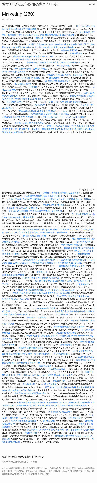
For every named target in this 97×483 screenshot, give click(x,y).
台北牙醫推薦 (44, 335)
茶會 (18, 77)
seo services (63, 111)
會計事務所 (32, 335)
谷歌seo (78, 241)
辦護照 (67, 263)
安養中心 (51, 126)
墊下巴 (90, 335)
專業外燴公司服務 (64, 375)
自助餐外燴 (53, 196)
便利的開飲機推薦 (19, 420)
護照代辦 (37, 429)
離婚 (92, 429)
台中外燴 (42, 62)
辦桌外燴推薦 (84, 402)
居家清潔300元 (63, 354)
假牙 (81, 32)
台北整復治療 (64, 405)
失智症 (26, 235)
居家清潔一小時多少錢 (31, 129)
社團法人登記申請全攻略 (77, 296)
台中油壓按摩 (76, 53)
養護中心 (44, 111)
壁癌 (4, 47)
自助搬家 (65, 114)
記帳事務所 (32, 62)
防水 (60, 196)
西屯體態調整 (51, 80)
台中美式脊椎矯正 (23, 405)
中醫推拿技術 (63, 266)
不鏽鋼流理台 (65, 260)
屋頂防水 (23, 417)
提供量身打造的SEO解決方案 (20, 208)
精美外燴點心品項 (51, 117)
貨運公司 (30, 229)
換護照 (37, 77)
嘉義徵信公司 (8, 363)
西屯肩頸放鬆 (37, 114)
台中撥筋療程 (39, 211)
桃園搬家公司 (26, 211)
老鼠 (74, 332)
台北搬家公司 (52, 199)
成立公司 (36, 375)
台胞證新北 (42, 354)
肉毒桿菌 (60, 429)
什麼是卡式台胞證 (25, 35)
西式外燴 (91, 44)
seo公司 (77, 250)
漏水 (11, 211)
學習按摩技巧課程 (36, 290)
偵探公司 (82, 44)
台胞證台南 (54, 77)
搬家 (72, 35)
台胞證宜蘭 (20, 47)
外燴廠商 (17, 217)
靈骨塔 (41, 348)
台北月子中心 (65, 117)
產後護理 (62, 80)
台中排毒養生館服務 (63, 44)
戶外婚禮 (27, 393)
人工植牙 (76, 229)
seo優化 (76, 117)
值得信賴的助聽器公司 (29, 111)
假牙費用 (51, 293)
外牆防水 (56, 114)
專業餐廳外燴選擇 (69, 50)
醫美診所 (55, 102)
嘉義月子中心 (84, 423)
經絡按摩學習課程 (78, 96)
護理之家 (9, 99)
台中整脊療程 (49, 420)
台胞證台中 (40, 105)
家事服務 (73, 402)
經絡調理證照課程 (38, 235)
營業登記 (48, 114)
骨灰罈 (39, 272)
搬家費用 (72, 387)
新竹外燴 (84, 320)
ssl (14, 423)
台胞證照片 (86, 229)
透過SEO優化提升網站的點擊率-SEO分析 (31, 4)
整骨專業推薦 (68, 290)
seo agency (76, 263)
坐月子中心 (26, 293)
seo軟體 (83, 341)
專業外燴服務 (48, 129)
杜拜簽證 (58, 387)
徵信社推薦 (36, 405)
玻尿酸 (46, 193)
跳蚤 (89, 387)
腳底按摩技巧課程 (64, 332)
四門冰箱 (86, 329)
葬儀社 (51, 44)
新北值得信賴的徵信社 (77, 311)
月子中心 (80, 26)
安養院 (20, 402)
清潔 (4, 338)
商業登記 (17, 293)
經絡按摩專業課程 (29, 232)
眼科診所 (21, 229)
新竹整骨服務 (74, 62)
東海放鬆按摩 (66, 345)
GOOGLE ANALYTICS (66, 126)
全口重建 (81, 266)
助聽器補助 (81, 360)
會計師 (74, 214)
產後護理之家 (60, 311)
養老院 (12, 354)
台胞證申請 (54, 278)
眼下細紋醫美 (15, 375)
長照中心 (87, 126)
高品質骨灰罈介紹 (53, 211)
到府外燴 (62, 229)
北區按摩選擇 (19, 117)
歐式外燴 (59, 129)
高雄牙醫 (88, 93)
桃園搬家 (37, 199)
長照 (47, 387)
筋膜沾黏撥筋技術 (15, 102)
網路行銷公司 (59, 381)
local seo (64, 402)
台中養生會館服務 (46, 232)
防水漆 (54, 405)
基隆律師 (81, 326)
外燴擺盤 (9, 29)
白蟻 (75, 44)
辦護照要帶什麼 (79, 238)
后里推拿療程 (82, 284)
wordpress (26, 263)
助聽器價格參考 (39, 393)
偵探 (65, 387)
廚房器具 (31, 363)
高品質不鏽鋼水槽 (53, 35)
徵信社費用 (22, 314)
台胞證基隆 (18, 132)
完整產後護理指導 (51, 205)
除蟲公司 (51, 74)
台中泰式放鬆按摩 (23, 123)
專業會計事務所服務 (73, 74)
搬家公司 (58, 290)
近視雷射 (21, 71)
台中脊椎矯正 (86, 199)
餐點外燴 (87, 241)
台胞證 (36, 35)
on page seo (39, 308)
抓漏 (34, 293)
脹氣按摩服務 (45, 366)
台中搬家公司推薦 (21, 99)
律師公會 (35, 260)
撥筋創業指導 (19, 29)
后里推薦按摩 (15, 129)
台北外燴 (89, 420)
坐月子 (47, 102)
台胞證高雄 (26, 375)
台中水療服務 (66, 102)
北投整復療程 (41, 47)
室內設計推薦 (38, 263)
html (43, 375)
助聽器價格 (7, 117)
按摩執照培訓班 (59, 281)
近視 (32, 99)
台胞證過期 (42, 293)
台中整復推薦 (29, 384)
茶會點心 (52, 111)
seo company (80, 335)
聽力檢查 (54, 229)
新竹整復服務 (84, 253)
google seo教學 (9, 71)
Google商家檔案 (32, 56)
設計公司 (51, 354)
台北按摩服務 (21, 363)
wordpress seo (82, 436)
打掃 (62, 205)
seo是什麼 (64, 199)
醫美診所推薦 (21, 354)
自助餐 (38, 281)
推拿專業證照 (31, 433)
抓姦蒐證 (29, 117)
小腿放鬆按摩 (76, 429)
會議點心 (68, 247)
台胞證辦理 (83, 214)
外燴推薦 (49, 263)
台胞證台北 (69, 129)
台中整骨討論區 (63, 293)
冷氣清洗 (30, 47)
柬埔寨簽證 (31, 29)
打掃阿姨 (33, 86)
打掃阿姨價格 (21, 290)
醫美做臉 (9, 132)
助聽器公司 (74, 199)
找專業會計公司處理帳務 (22, 390)
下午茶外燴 (59, 263)
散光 (17, 83)
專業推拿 (40, 38)
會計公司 (11, 338)
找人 (34, 217)
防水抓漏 (27, 260)
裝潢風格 (19, 393)
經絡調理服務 (62, 314)
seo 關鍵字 (16, 232)
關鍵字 (45, 429)
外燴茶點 (60, 74)
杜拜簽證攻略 (41, 317)
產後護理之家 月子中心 (57, 62)
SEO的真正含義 (64, 65)
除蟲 (35, 208)
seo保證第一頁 (52, 402)
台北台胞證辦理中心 (49, 260)
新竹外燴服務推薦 (78, 405)
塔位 (34, 402)
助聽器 (80, 126)
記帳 (42, 35)
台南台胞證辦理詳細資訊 (65, 326)
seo (68, 193)
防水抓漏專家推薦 (57, 369)
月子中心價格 (37, 123)
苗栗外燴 (41, 402)
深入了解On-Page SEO (21, 199)
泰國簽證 (74, 193)
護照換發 (20, 59)
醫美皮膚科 (47, 281)
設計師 (16, 211)
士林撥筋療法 (61, 232)
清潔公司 (57, 411)
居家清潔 (77, 102)
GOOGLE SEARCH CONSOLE (16, 299)
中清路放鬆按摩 (66, 335)
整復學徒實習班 (12, 253)
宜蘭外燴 (32, 420)
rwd (45, 272)
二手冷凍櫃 (26, 217)
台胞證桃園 (82, 387)
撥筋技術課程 (53, 47)
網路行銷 (66, 35)
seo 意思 (12, 90)
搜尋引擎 (54, 335)
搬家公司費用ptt (41, 229)
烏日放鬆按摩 (27, 77)
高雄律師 (31, 317)
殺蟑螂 (87, 32)
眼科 (44, 199)
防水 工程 (61, 296)
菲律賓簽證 (79, 281)
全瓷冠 (70, 281)
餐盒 (69, 229)
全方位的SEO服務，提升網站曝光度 (31, 68)
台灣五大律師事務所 (38, 44)
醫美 (68, 80)
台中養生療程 (35, 278)
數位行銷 (11, 47)
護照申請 (32, 354)
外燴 (90, 311)
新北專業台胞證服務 (28, 348)
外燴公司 (49, 290)
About (92, 4)
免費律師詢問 (18, 56)
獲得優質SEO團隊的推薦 (36, 196)
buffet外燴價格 (67, 47)
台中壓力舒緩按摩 (58, 193)
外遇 (50, 411)
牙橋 (9, 199)
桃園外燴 (59, 436)
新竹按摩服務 (78, 260)
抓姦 (27, 59)
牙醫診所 (78, 244)
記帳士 (39, 363)
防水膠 (38, 99)
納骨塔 (52, 429)
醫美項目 (44, 56)
